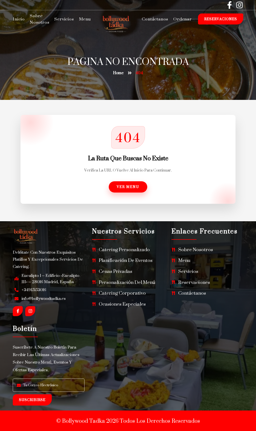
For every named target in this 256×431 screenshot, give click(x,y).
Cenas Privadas (115, 271)
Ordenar (182, 19)
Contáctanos (155, 19)
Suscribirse (32, 399)
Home (118, 73)
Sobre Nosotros (39, 18)
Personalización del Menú (127, 282)
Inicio (19, 19)
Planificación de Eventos (125, 260)
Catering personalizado (124, 249)
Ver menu (128, 186)
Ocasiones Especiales (122, 304)
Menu (85, 19)
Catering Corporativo (122, 293)
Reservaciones (220, 18)
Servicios (64, 19)
